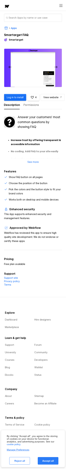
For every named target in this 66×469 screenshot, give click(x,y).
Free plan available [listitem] (14, 264)
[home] (6, 7)
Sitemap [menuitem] (39, 396)
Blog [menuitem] (7, 367)
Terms (7, 284)
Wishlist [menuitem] (38, 367)
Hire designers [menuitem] (42, 319)
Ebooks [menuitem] (9, 375)
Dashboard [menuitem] (11, 319)
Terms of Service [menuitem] (14, 424)
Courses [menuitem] (9, 360)
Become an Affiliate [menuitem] (45, 403)
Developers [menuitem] (41, 360)
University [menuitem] (10, 352)
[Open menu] (61, 6)
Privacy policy (12, 281)
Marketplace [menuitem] (12, 327)
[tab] (12, 105)
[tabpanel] (33, 137)
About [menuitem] (8, 396)
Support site (11, 278)
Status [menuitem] (37, 375)
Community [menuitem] (41, 352)
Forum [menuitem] (38, 345)
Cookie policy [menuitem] (42, 424)
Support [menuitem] (9, 345)
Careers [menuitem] (9, 403)
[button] (10, 67)
